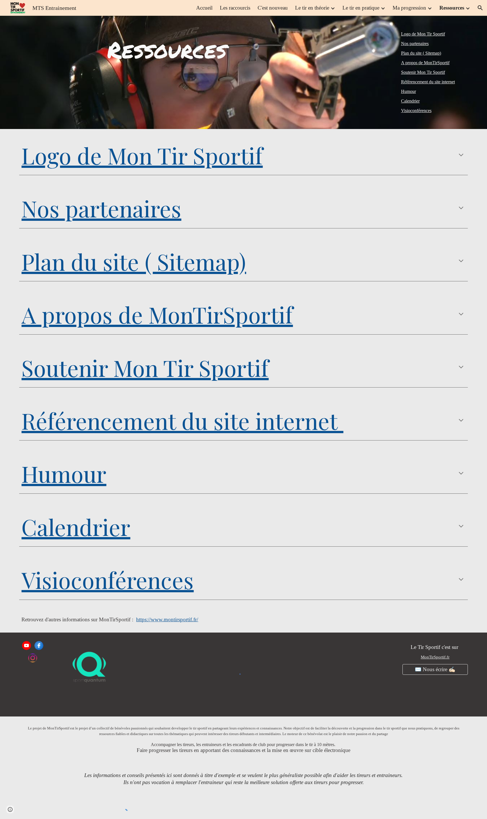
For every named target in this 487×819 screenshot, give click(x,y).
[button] (480, 8)
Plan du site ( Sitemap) (421, 53)
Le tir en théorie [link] (312, 8)
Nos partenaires (415, 43)
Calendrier (410, 101)
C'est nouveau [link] (273, 8)
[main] (166, 49)
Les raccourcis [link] (235, 8)
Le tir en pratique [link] (360, 8)
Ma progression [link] (409, 8)
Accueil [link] (204, 8)
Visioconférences (416, 110)
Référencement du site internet (428, 81)
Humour (408, 91)
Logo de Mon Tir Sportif (423, 34)
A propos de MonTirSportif (425, 62)
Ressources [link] (451, 8)
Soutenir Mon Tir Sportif (423, 72)
